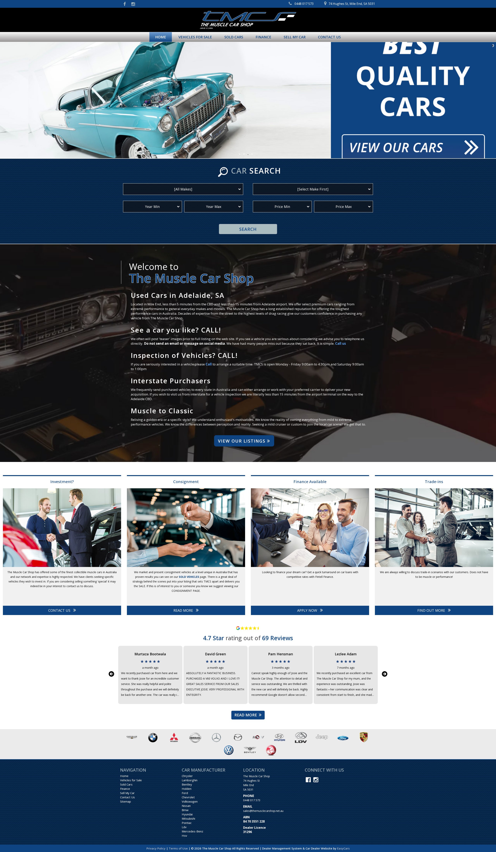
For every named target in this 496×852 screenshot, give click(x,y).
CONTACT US (59, 610)
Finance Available (310, 481)
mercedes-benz (192, 831)
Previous (111, 674)
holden (186, 789)
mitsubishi (188, 818)
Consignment (186, 481)
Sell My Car (295, 37)
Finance (263, 37)
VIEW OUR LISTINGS (242, 441)
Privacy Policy (156, 848)
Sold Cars (233, 37)
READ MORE (183, 610)
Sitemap (125, 801)
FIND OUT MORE (431, 610)
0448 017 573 (251, 800)
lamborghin (189, 780)
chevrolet (188, 797)
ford (185, 793)
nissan (186, 806)
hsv (184, 835)
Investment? (62, 481)
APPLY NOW (307, 610)
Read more (245, 715)
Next (385, 674)
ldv (184, 827)
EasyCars (343, 848)
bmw (185, 810)
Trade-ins (434, 481)
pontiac (187, 823)
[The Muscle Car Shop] (248, 20)
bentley (187, 784)
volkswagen (190, 801)
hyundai (187, 814)
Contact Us (329, 37)
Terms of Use (179, 848)
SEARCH (248, 229)
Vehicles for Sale (195, 37)
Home (160, 37)
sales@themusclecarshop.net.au (263, 811)
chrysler (187, 776)
